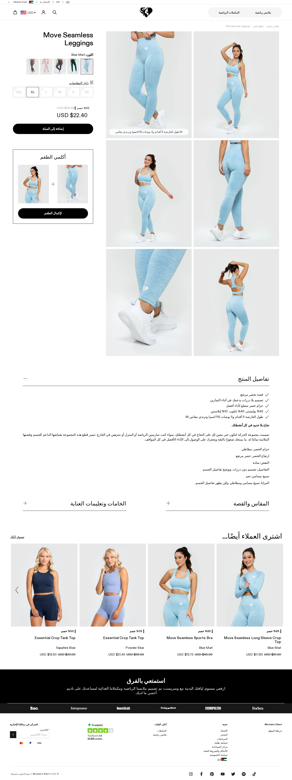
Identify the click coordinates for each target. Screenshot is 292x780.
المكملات (161, 730)
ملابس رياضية (273, 26)
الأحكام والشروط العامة (215, 751)
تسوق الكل (17, 537)
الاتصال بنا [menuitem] (45, 2)
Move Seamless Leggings (238, 26)
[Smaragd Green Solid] (73, 67)
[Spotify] (244, 774)
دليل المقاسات (78, 83)
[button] (17, 590)
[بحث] (54, 12)
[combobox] (29, 12)
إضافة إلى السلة (53, 129)
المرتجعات (222, 738)
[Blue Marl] (87, 67)
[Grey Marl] (32, 67)
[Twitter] (233, 774)
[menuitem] (21, 2)
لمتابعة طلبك (220, 742)
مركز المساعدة (219, 746)
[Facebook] (201, 774)
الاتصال (223, 730)
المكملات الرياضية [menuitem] (229, 12)
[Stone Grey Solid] (60, 67)
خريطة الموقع (275, 730)
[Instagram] (191, 774)
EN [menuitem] (58, 2)
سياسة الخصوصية (218, 755)
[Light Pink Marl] (46, 67)
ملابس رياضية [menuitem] (263, 12)
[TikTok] (254, 774)
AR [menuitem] (67, 2)
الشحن (223, 734)
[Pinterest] (212, 774)
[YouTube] (223, 774)
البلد (219, 759)
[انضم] (13, 734)
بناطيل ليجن (258, 26)
